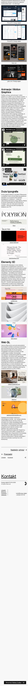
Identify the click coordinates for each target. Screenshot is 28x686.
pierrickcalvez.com (14, 291)
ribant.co (14, 432)
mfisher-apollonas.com (14, 417)
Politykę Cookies (16, 682)
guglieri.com (14, 334)
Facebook (10, 490)
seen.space (14, 371)
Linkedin (3, 490)
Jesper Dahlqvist (14, 275)
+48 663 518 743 (20, 528)
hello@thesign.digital (21, 526)
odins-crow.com (14, 1)
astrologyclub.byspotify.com (14, 448)
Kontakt (8, 509)
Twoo (14, 258)
